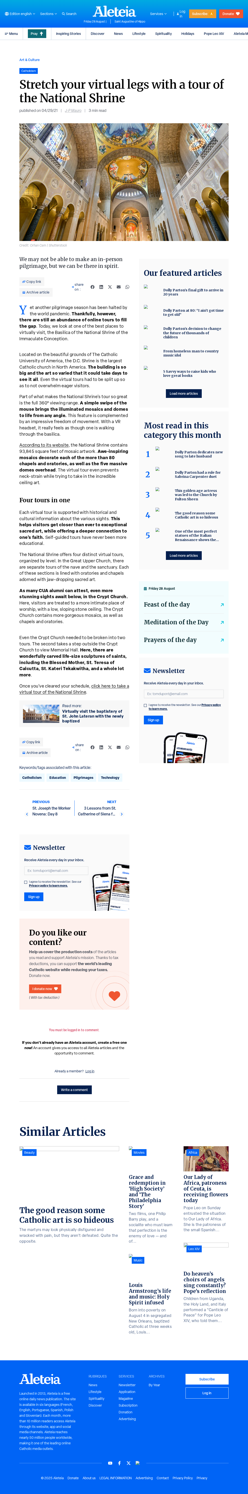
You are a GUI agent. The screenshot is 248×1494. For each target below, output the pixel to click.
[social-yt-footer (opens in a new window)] (110, 1463)
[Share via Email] (119, 287)
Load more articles (184, 393)
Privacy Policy (183, 1478)
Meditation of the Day (176, 622)
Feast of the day (167, 604)
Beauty (29, 1152)
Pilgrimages (83, 777)
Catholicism (32, 777)
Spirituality (163, 33)
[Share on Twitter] (110, 287)
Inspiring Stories (68, 33)
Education (57, 777)
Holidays (187, 33)
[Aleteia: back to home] (114, 11)
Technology (110, 777)
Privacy (202, 1478)
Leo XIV (194, 1249)
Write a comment (74, 1089)
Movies (139, 1152)
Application (127, 1392)
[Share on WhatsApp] (127, 287)
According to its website (44, 445)
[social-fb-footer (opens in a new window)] (119, 1463)
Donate (228, 13)
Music (138, 1260)
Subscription (128, 1405)
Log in (182, 13)
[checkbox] (25, 882)
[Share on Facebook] (92, 287)
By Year (154, 1385)
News (118, 33)
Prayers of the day (170, 640)
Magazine (126, 1398)
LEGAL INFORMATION (116, 1478)
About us (89, 1478)
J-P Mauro (73, 110)
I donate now (42, 988)
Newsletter (127, 1385)
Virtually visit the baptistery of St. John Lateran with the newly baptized (93, 716)
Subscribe (200, 13)
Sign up (33, 896)
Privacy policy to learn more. (48, 885)
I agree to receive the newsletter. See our (55, 884)
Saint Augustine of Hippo (130, 21)
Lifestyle (139, 33)
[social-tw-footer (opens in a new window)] (128, 1463)
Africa (192, 1152)
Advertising (127, 1419)
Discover (97, 33)
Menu (13, 33)
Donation (125, 1412)
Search (71, 14)
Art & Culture (29, 59)
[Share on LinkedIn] (101, 287)
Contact (163, 1478)
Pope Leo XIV (214, 33)
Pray (34, 33)
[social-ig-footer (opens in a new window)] (138, 1463)
